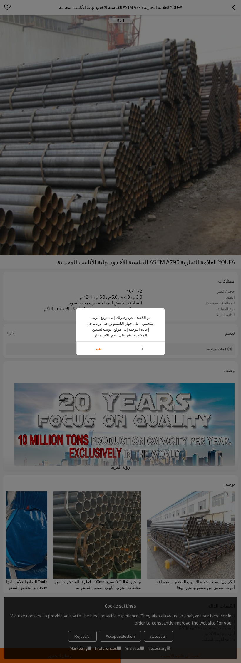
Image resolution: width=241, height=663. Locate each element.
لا (142, 348)
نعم (99, 348)
